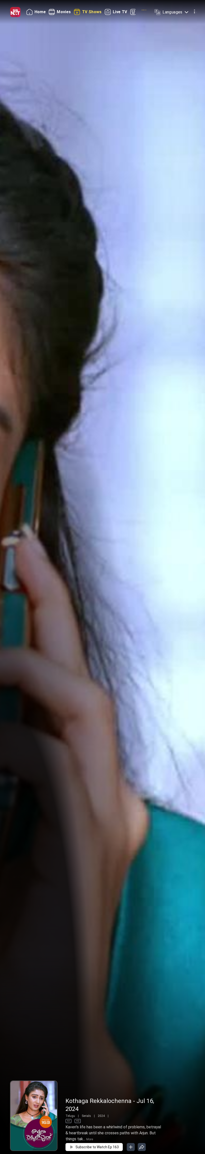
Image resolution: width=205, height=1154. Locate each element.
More (89, 1139)
